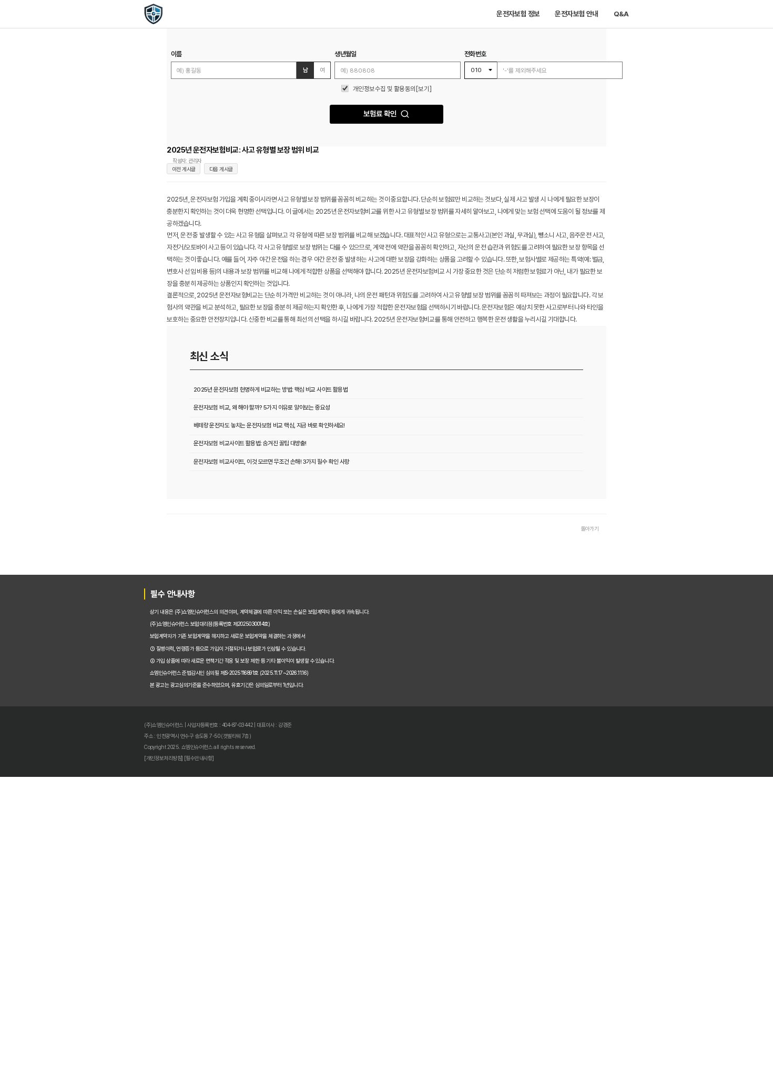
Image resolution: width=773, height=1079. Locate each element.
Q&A (712, 19)
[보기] (437, 123)
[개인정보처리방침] (75, 1051)
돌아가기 (669, 732)
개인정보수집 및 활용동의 (383, 123)
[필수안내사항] (123, 1051)
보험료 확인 (377, 158)
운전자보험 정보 (574, 19)
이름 (95, 76)
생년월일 (332, 76)
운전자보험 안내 (653, 19)
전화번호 (513, 76)
